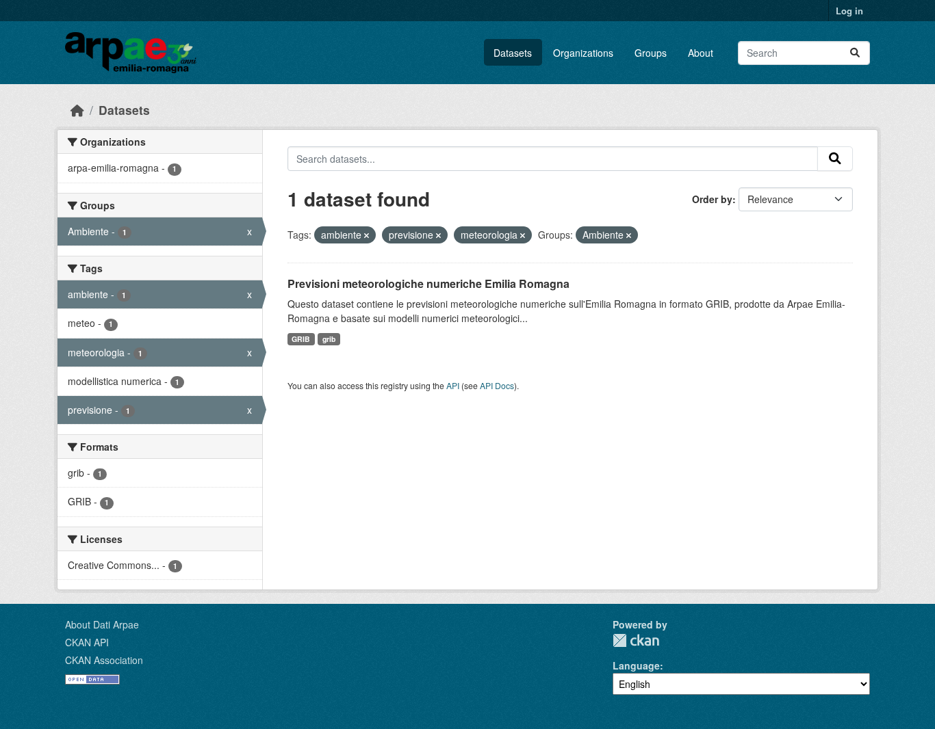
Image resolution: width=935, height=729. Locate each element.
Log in (849, 10)
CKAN (636, 640)
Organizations (583, 52)
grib (328, 339)
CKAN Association (104, 660)
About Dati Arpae (102, 624)
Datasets (513, 52)
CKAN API (87, 642)
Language (636, 665)
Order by (712, 199)
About (700, 52)
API (452, 385)
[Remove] (366, 235)
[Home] (77, 109)
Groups (651, 52)
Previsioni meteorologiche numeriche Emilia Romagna (428, 283)
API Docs (497, 385)
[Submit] (855, 53)
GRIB (301, 339)
